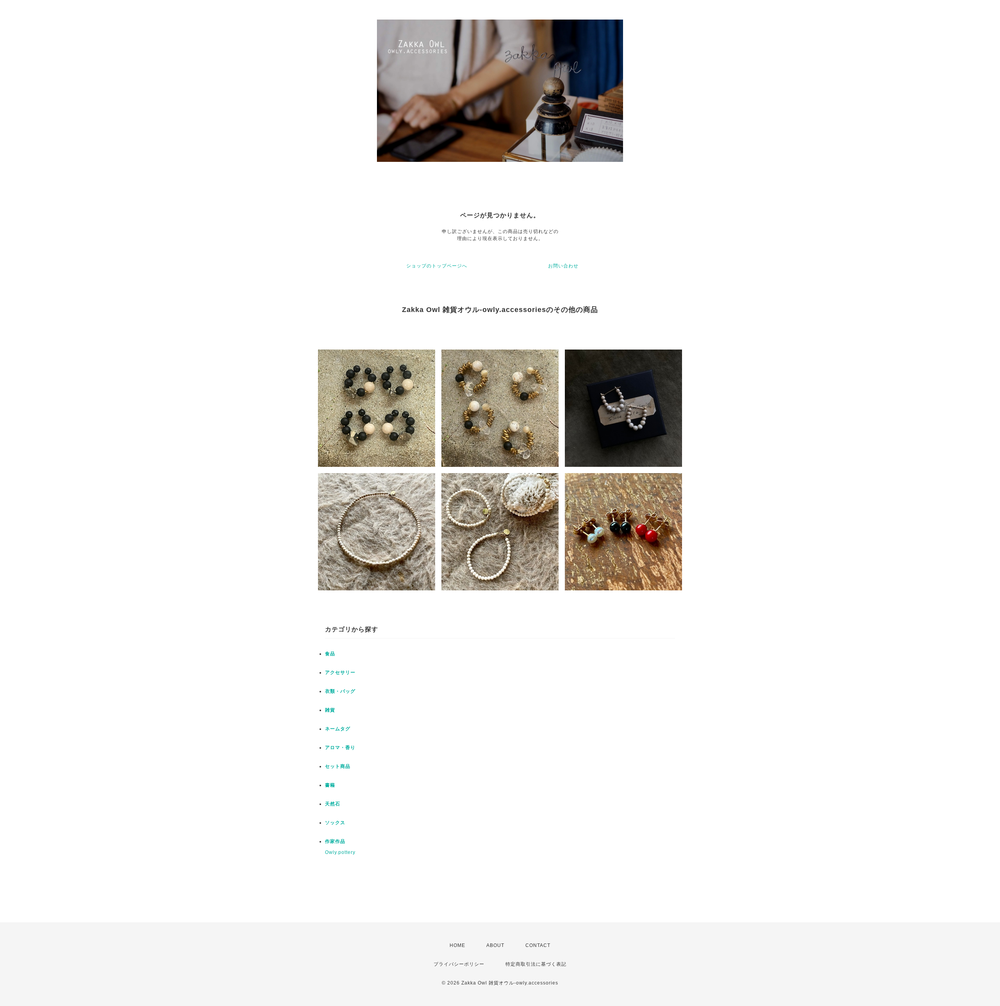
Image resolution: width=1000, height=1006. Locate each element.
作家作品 (335, 841)
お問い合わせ (563, 266)
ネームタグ (337, 729)
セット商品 (337, 766)
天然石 (332, 804)
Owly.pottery (340, 852)
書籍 (330, 785)
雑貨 (330, 710)
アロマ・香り (340, 747)
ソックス (335, 822)
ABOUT (495, 945)
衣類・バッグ (340, 691)
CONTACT (537, 945)
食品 (330, 653)
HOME (457, 945)
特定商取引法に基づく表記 (535, 964)
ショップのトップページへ (436, 266)
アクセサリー (340, 672)
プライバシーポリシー (459, 964)
